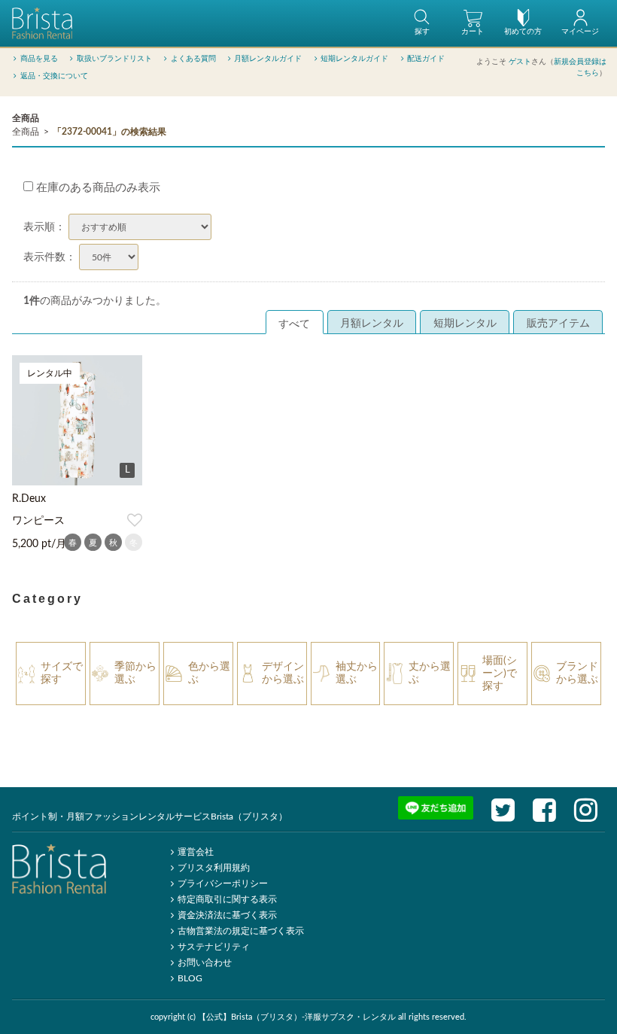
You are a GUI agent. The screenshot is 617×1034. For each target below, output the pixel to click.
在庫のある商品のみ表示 (96, 187)
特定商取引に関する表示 (227, 899)
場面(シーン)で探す (499, 673)
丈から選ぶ (430, 673)
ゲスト (520, 61)
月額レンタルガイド (268, 58)
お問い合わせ (205, 962)
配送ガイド (426, 58)
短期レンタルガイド (354, 58)
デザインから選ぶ (283, 673)
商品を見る (39, 58)
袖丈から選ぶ (357, 673)
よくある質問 (193, 58)
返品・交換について (54, 76)
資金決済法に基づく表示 (227, 915)
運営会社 (196, 851)
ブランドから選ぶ (577, 673)
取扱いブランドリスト (114, 58)
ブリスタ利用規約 (214, 867)
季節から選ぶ (135, 673)
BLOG (190, 978)
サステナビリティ (214, 946)
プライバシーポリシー (223, 883)
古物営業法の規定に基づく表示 (241, 930)
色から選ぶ (209, 673)
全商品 (25, 118)
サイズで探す (62, 673)
